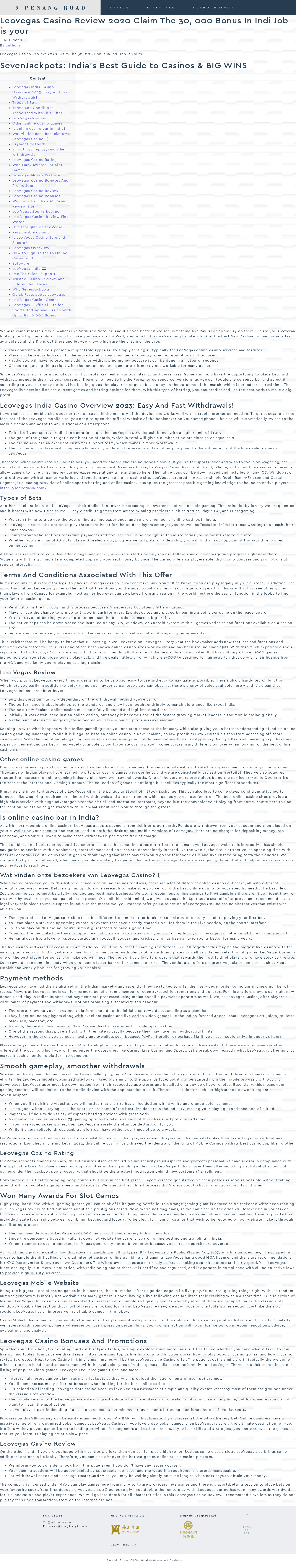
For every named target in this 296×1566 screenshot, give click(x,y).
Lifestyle (161, 7)
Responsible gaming (31, 232)
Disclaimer (176, 1560)
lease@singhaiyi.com (67, 1526)
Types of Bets (25, 102)
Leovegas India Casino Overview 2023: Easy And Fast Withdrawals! (40, 92)
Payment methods (29, 144)
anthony (13, 45)
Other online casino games (37, 123)
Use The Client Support (34, 273)
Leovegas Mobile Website (36, 175)
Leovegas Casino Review (35, 190)
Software (20, 263)
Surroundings (214, 7)
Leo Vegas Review (29, 118)
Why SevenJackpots (31, 289)
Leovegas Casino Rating (34, 159)
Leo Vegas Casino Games (35, 299)
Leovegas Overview (30, 248)
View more (121, 1545)
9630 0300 (61, 1522)
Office (120, 7)
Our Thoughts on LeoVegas (37, 227)
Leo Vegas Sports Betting (36, 211)
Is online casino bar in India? (38, 128)
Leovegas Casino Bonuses (36, 196)
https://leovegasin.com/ (23, 488)
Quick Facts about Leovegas (38, 294)
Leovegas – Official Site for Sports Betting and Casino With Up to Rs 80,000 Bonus (41, 310)
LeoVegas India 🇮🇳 (29, 268)
